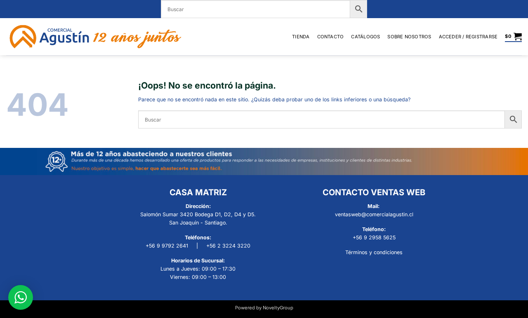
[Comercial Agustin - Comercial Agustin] (95, 36)
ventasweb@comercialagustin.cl (374, 214)
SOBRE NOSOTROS (409, 37)
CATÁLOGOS (365, 37)
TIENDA (300, 37)
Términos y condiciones (374, 252)
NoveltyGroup (278, 308)
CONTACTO (330, 37)
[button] (468, 36)
